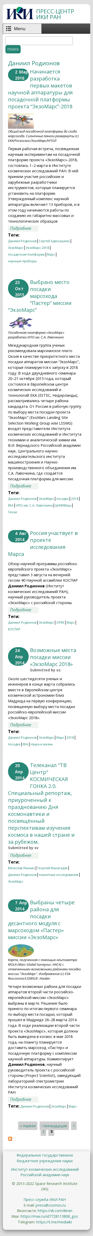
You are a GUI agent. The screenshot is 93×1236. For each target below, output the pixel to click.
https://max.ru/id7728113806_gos (49, 1216)
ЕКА (10, 505)
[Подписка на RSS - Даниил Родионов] (10, 1139)
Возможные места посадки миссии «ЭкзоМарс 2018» (53, 657)
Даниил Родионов (22, 241)
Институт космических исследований (45, 1169)
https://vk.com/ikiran (55, 1210)
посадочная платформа (26, 254)
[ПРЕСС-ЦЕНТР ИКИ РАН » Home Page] (20, 18)
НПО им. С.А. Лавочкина (34, 505)
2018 (74, 499)
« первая (28, 1125)
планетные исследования (58, 875)
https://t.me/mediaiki (54, 1221)
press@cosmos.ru (51, 1205)
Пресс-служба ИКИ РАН (45, 1199)
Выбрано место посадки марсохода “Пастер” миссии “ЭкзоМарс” (40, 296)
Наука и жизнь (41, 744)
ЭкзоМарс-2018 (37, 248)
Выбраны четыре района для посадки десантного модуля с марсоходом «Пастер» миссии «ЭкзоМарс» (41, 920)
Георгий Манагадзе (52, 868)
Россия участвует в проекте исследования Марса (43, 543)
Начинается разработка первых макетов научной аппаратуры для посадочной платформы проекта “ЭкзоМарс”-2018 (40, 89)
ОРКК (60, 622)
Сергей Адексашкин (54, 241)
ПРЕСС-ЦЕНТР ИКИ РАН (55, 14)
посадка (62, 499)
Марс (51, 254)
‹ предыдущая (54, 1125)
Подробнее (24, 228)
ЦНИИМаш (63, 505)
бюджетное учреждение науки (45, 1160)
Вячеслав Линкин (21, 868)
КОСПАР (14, 629)
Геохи (12, 512)
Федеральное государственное (45, 1155)
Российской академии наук (44, 1174)
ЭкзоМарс (15, 248)
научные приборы (22, 261)
